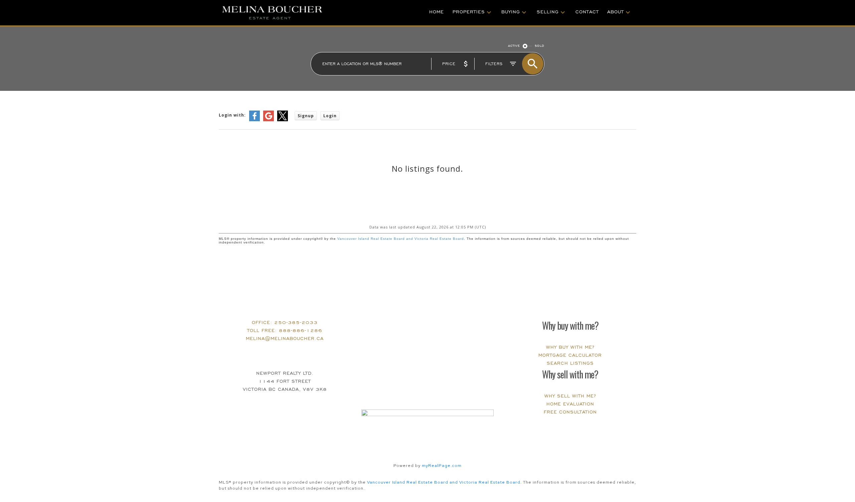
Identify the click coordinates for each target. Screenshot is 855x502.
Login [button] (330, 116)
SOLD (539, 46)
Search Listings (570, 363)
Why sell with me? (570, 396)
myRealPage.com (442, 465)
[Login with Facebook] (254, 120)
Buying (510, 12)
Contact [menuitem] (587, 12)
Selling (548, 12)
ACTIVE (514, 46)
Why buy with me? (570, 347)
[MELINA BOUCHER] (286, 12)
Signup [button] (306, 116)
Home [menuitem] (436, 12)
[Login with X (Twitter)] (282, 120)
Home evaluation (570, 404)
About (615, 12)
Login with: (232, 115)
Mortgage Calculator (570, 355)
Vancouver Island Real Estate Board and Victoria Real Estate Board (400, 238)
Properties (469, 12)
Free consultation (570, 412)
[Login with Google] (268, 120)
